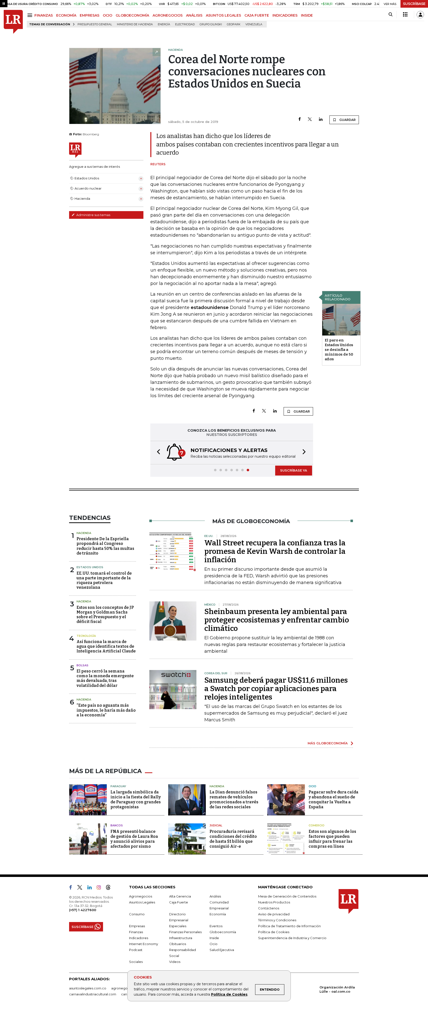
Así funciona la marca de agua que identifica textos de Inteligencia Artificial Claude (106, 646)
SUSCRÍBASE (414, 3)
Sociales (136, 962)
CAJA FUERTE (256, 15)
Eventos (216, 926)
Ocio (312, 786)
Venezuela (253, 24)
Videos (174, 962)
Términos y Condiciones (277, 920)
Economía (218, 914)
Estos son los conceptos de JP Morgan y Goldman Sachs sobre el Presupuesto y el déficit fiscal (105, 614)
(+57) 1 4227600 (82, 910)
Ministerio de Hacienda (135, 24)
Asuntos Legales (142, 902)
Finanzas (136, 932)
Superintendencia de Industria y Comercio (292, 938)
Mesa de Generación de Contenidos (287, 896)
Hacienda (84, 533)
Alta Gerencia (180, 896)
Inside (214, 938)
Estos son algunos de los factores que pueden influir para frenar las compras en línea (332, 839)
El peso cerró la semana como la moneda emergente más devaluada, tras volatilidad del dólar (105, 678)
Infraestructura (180, 938)
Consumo (137, 914)
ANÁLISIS (194, 15)
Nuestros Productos (274, 902)
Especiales (177, 926)
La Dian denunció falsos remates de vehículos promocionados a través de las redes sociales (234, 799)
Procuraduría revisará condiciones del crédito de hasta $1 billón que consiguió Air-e (233, 839)
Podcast (135, 950)
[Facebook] (299, 119)
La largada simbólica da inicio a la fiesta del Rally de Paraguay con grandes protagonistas (135, 799)
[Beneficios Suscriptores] (405, 14)
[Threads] (110, 888)
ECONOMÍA (66, 15)
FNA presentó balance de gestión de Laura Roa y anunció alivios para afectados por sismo (134, 839)
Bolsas (82, 665)
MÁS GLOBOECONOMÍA (328, 743)
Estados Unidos (90, 567)
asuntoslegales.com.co (87, 988)
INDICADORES (284, 15)
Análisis (215, 896)
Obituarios (177, 944)
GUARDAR (347, 120)
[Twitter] (310, 119)
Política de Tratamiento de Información (289, 926)
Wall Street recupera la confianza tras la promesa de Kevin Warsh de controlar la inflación (275, 551)
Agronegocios (140, 896)
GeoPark (234, 24)
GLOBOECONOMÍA (132, 15)
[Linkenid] (91, 888)
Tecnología (86, 636)
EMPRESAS (89, 15)
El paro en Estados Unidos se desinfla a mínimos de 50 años (339, 349)
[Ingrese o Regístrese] (420, 14)
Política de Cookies (229, 994)
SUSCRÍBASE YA (293, 470)
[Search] (390, 14)
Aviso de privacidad (274, 914)
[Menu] (30, 15)
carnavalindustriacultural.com (92, 994)
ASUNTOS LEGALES (223, 15)
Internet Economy (143, 944)
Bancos (116, 825)
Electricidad (185, 24)
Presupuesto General (95, 24)
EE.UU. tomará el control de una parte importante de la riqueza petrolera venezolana (104, 580)
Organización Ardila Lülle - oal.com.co (337, 989)
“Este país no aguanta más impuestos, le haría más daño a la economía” (106, 710)
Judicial (216, 825)
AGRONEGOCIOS (168, 15)
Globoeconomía (223, 932)
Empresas (137, 926)
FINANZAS (43, 15)
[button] (157, 452)
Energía (164, 24)
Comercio (316, 825)
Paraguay (118, 786)
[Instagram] (101, 888)
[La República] (13, 22)
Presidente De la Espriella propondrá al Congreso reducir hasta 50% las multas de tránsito (105, 546)
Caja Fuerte (178, 902)
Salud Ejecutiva (222, 950)
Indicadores (138, 938)
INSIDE (307, 15)
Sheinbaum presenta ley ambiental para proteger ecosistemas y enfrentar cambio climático (276, 620)
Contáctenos (268, 908)
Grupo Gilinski (211, 24)
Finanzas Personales (185, 932)
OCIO (107, 15)
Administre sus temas (93, 215)
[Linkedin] (320, 119)
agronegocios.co (125, 988)
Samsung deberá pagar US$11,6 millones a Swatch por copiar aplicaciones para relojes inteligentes (276, 688)
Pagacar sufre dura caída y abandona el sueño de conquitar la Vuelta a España (333, 799)
